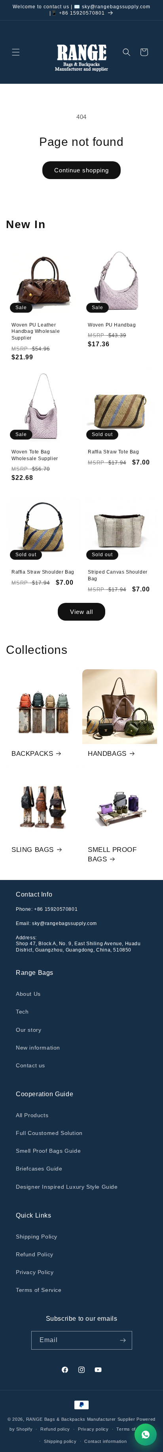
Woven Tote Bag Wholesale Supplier (34, 455)
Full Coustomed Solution (49, 1133)
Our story (28, 1030)
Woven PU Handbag (112, 325)
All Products (32, 1115)
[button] (16, 52)
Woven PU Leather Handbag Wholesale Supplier (35, 331)
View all (81, 611)
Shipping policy (60, 1441)
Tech (22, 1011)
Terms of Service (39, 1290)
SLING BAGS (32, 849)
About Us (28, 994)
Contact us (30, 1065)
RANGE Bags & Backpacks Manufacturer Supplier (80, 1419)
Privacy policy (93, 1429)
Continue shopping (81, 170)
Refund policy (55, 1429)
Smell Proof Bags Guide (48, 1151)
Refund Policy (34, 1254)
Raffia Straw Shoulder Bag (42, 572)
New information (38, 1047)
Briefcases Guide (39, 1168)
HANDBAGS (107, 753)
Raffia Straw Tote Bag (113, 452)
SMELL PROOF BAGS (112, 854)
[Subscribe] (123, 1340)
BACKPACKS (32, 753)
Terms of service (134, 1429)
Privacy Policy (34, 1272)
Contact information (105, 1441)
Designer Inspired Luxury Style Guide (67, 1187)
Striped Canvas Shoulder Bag (118, 575)
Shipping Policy (36, 1236)
